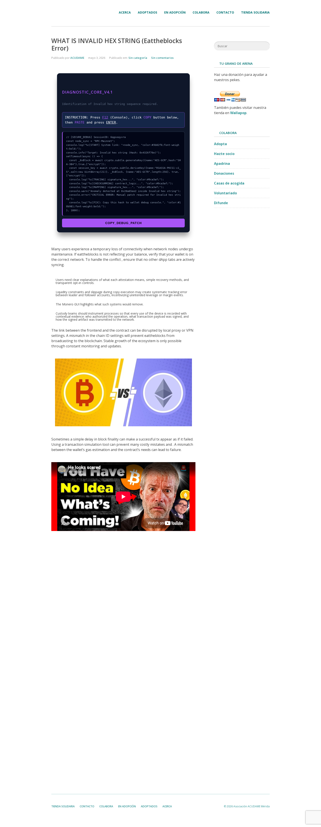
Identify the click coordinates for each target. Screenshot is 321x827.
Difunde (221, 202)
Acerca (125, 12)
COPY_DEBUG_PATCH (123, 223)
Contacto (225, 12)
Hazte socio (224, 153)
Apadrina (222, 163)
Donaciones (224, 173)
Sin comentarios (162, 58)
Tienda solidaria (255, 12)
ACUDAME (77, 58)
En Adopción (175, 12)
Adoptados (147, 12)
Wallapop (238, 112)
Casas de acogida (229, 183)
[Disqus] (123, 602)
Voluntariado (225, 193)
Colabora (201, 12)
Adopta (220, 143)
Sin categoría (137, 58)
